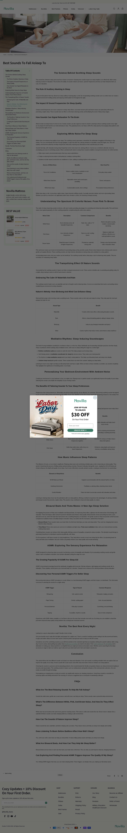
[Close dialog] (95, 397)
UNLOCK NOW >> (80, 430)
